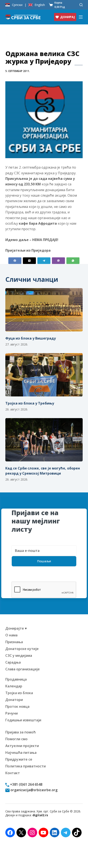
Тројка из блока (19, 693)
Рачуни (11, 713)
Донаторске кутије (22, 648)
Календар (13, 686)
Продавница (16, 679)
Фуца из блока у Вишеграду (30, 338)
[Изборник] (81, 17)
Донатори (14, 699)
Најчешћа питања (21, 752)
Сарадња (13, 662)
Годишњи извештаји (23, 720)
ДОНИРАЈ (67, 17)
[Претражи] (81, 4)
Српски (17, 5)
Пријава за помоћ (20, 732)
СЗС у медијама (18, 655)
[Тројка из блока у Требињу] (44, 374)
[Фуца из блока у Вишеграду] (44, 309)
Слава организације (22, 669)
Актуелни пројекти (22, 745)
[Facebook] (14, 260)
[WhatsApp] (72, 260)
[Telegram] (43, 260)
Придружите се (18, 759)
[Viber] (58, 260)
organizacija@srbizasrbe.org (33, 790)
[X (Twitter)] (29, 260)
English (40, 5)
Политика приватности (25, 766)
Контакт (12, 773)
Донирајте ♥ (16, 628)
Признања (14, 642)
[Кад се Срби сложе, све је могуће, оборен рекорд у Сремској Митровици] (44, 439)
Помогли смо (16, 739)
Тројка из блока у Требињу (29, 403)
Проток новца (17, 706)
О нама (11, 635)
